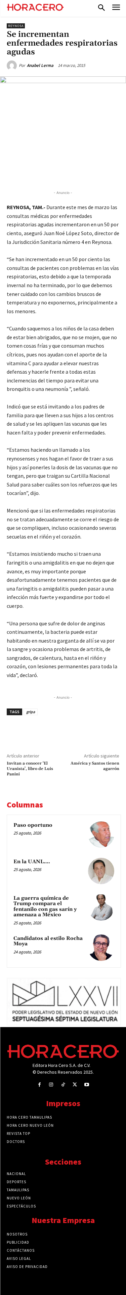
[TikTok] (63, 1084)
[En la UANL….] (101, 871)
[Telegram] (81, 172)
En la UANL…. (31, 861)
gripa (30, 711)
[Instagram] (51, 1084)
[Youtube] (86, 1084)
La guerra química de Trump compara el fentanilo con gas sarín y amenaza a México (45, 906)
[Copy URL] (96, 172)
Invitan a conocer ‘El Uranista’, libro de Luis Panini (30, 769)
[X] (50, 172)
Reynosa (16, 26)
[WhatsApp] (65, 172)
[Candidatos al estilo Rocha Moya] (101, 948)
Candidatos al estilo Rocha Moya (48, 941)
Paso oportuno (32, 825)
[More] (112, 172)
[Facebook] (34, 172)
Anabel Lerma (40, 65)
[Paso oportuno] (101, 834)
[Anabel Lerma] (13, 65)
